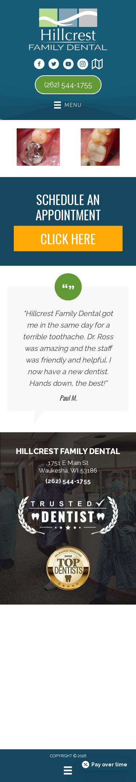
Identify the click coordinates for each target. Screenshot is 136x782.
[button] (68, 238)
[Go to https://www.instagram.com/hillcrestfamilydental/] (82, 65)
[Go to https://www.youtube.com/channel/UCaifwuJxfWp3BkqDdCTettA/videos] (68, 65)
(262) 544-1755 (68, 481)
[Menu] (67, 770)
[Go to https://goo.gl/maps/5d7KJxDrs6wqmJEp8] (97, 65)
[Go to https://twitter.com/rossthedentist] (53, 65)
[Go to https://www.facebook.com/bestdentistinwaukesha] (39, 65)
